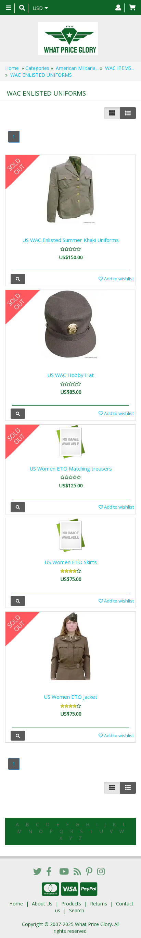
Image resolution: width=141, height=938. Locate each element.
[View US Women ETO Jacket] (18, 736)
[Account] (118, 7)
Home (12, 68)
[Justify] (128, 113)
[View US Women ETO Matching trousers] (18, 507)
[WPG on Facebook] (49, 871)
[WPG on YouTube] (64, 871)
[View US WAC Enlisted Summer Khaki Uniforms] (18, 279)
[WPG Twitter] (37, 871)
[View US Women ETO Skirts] (18, 601)
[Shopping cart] (132, 7)
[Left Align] (112, 113)
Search (76, 910)
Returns (98, 903)
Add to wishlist (118, 279)
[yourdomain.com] (68, 38)
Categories (37, 68)
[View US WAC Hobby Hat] (18, 413)
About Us (42, 903)
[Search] (22, 8)
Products (71, 903)
